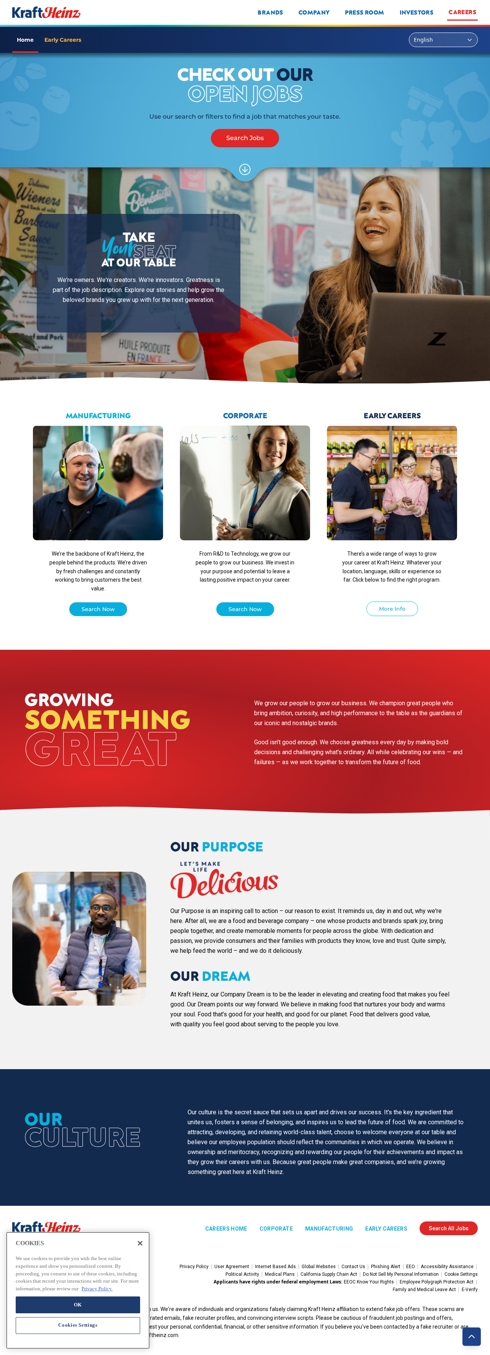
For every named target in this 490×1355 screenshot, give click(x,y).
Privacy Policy (194, 1266)
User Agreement (231, 1266)
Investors (417, 12)
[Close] (140, 1243)
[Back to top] (471, 1336)
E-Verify (470, 1289)
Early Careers (386, 1229)
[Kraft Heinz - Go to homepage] (97, 12)
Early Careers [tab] (62, 39)
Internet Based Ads (275, 1266)
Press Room (364, 12)
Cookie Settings (461, 1274)
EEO (410, 1266)
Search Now (98, 609)
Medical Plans (280, 1274)
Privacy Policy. (97, 1288)
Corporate (276, 1229)
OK (78, 1304)
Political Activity (242, 1274)
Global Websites (319, 1266)
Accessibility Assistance (447, 1266)
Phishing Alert (385, 1266)
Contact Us (353, 1266)
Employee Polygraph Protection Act (437, 1282)
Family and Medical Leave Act (424, 1289)
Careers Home (226, 1229)
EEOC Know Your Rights (369, 1282)
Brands (270, 12)
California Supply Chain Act (329, 1274)
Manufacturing (329, 1229)
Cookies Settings (78, 1325)
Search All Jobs (449, 1228)
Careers (462, 11)
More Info (392, 608)
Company (314, 12)
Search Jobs (245, 138)
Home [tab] (25, 39)
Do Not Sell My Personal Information (401, 1274)
